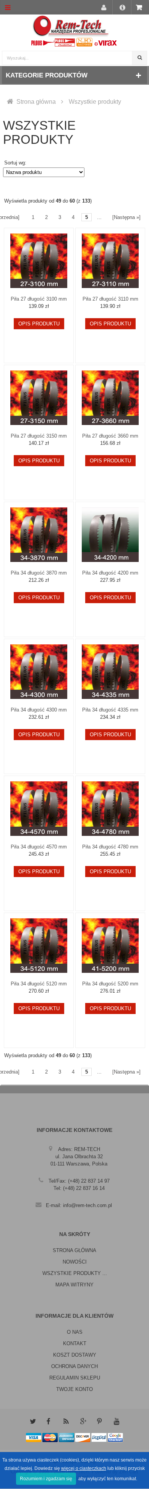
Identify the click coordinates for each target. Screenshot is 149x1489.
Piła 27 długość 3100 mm (39, 299)
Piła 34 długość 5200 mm (110, 984)
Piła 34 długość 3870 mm (39, 573)
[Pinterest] (99, 1421)
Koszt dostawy (74, 1355)
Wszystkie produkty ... (74, 1273)
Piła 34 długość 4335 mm (110, 710)
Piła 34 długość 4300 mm (39, 710)
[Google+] (83, 1421)
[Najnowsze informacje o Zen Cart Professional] (66, 1421)
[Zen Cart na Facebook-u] (49, 1421)
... (99, 217)
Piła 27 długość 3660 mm (110, 436)
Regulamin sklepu (74, 1378)
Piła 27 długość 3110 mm (110, 299)
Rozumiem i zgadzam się (46, 1478)
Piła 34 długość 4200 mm (110, 573)
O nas (75, 1332)
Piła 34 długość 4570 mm (39, 847)
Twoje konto (74, 1389)
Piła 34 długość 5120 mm (39, 984)
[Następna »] (126, 217)
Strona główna (36, 101)
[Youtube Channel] (116, 1421)
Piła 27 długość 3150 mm (39, 436)
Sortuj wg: (15, 163)
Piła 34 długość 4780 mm (110, 847)
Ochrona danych (74, 1366)
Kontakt (74, 1343)
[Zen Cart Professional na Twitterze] (32, 1421)
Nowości (75, 1262)
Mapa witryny (74, 1285)
